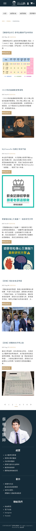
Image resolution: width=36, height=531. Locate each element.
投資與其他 (12, 347)
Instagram (8, 512)
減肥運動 (23, 13)
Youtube (8, 516)
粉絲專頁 (8, 506)
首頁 (3, 21)
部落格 (9, 21)
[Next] (31, 404)
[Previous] (5, 404)
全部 (4, 13)
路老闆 (22, 527)
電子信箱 (8, 509)
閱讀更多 (7, 368)
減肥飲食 (13, 13)
